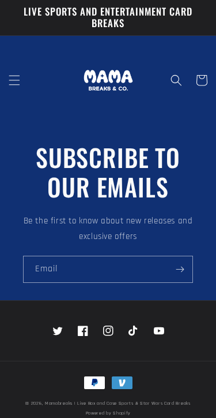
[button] (14, 80)
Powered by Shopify (108, 413)
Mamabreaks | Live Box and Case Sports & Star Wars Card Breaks (118, 403)
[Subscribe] (179, 269)
